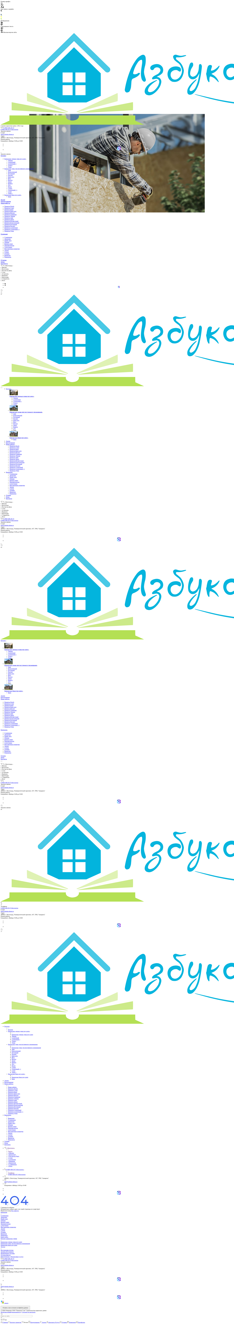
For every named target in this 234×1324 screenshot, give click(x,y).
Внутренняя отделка (7, 1250)
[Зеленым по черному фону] (1, 19)
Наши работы (5, 203)
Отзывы (6, 254)
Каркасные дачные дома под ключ (15, 159)
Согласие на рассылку (29, 1312)
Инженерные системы (8, 1253)
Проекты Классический (11, 223)
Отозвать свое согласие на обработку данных (15, 1307)
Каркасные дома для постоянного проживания (19, 168)
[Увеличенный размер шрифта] (2, 7)
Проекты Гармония (10, 214)
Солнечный (11, 162)
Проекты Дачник (9, 216)
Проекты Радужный (10, 224)
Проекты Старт (9, 208)
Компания (4, 234)
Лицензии (7, 239)
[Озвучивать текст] (2, 28)
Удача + (10, 193)
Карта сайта (4, 1237)
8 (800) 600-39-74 (8, 128)
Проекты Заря (8, 218)
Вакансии (7, 255)
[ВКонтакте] (5, 283)
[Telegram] (5, 285)
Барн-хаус (11, 177)
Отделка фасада (6, 1255)
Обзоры (6, 242)
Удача (10, 167)
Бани (9, 196)
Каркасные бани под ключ (12, 195)
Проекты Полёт (9, 206)
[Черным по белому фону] (1, 11)
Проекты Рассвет (9, 226)
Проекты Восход (9, 213)
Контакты (4, 264)
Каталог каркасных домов (9, 1238)
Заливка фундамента (7, 1252)
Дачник (10, 160)
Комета (10, 183)
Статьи (6, 252)
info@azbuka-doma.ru (7, 134)
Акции (3, 200)
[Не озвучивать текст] (2, 30)
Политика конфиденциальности (11, 1312)
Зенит (10, 182)
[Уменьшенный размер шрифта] (1, 3)
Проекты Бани (8, 209)
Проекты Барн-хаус (10, 211)
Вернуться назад (6, 1211)
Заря (9, 170)
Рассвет (10, 175)
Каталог (3, 156)
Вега (9, 178)
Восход (10, 180)
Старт (10, 191)
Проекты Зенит (9, 219)
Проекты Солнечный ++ (12, 229)
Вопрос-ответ (8, 244)
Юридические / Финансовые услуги (12, 1256)
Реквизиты (7, 257)
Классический (12, 172)
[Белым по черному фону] (1, 13)
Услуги (3, 1247)
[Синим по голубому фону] (1, 15)
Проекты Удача (9, 231)
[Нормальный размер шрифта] (2, 5)
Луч (9, 185)
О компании (8, 237)
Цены (3, 262)
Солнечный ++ (12, 190)
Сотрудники (8, 247)
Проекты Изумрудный (11, 221)
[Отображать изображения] (2, 22)
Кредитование (6, 201)
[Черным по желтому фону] (1, 17)
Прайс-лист (8, 240)
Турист (10, 165)
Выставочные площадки (12, 249)
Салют (10, 188)
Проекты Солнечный (11, 228)
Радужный (11, 173)
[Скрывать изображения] (2, 25)
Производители (9, 245)
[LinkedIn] (118, 148)
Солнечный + (12, 164)
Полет (10, 187)
